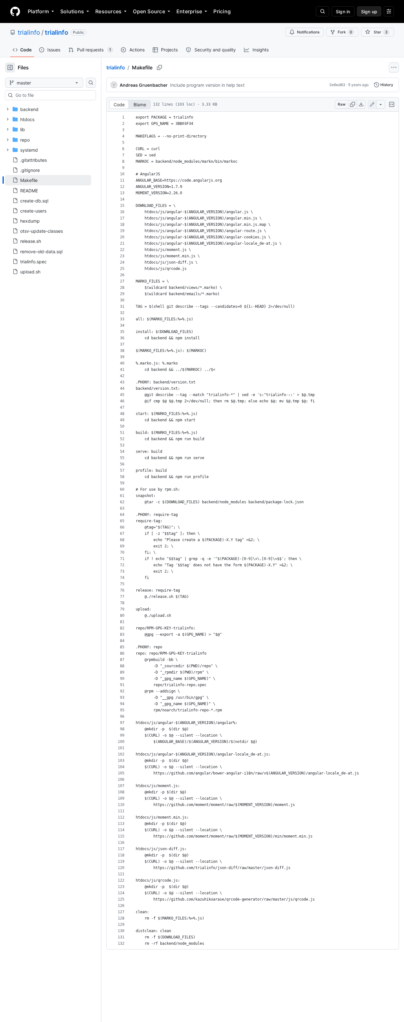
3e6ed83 (337, 84)
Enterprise (189, 11)
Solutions (72, 11)
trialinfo (29, 32)
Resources (108, 11)
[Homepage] (15, 11)
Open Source (149, 11)
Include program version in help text (207, 85)
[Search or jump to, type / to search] (322, 11)
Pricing (222, 11)
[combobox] (53, 95)
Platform (38, 11)
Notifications (308, 32)
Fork (345, 32)
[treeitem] (48, 180)
